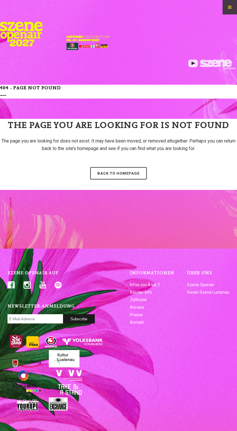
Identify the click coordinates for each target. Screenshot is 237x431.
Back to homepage (118, 173)
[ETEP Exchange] (58, 409)
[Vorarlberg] (28, 366)
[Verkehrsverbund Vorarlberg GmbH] (69, 380)
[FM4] (32, 346)
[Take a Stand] (69, 393)
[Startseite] (24, 50)
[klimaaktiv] (28, 393)
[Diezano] (16, 346)
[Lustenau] (64, 366)
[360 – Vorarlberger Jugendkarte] (28, 380)
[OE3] (51, 346)
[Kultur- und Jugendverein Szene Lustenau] (212, 68)
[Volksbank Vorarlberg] (82, 346)
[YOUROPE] (28, 409)
